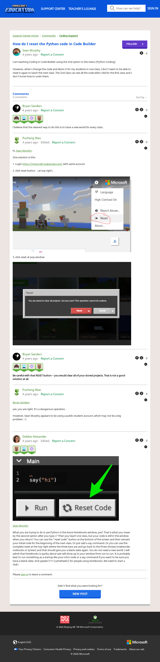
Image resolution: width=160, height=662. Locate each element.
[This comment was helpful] (137, 110)
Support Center (53, 9)
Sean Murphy (31, 50)
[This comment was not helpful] (141, 110)
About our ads (136, 649)
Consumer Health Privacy (57, 649)
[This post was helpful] (141, 53)
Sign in (153, 8)
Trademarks (120, 649)
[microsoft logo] (137, 642)
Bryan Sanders (32, 106)
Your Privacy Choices (30, 649)
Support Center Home (25, 35)
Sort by (140, 97)
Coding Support (68, 35)
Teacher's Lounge (82, 9)
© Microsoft (80, 654)
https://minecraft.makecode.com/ (42, 164)
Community (49, 35)
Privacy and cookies (84, 649)
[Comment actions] (145, 115)
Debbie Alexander (34, 436)
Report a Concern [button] (52, 54)
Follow (131, 44)
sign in (24, 574)
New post (80, 594)
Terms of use (104, 649)
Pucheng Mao (31, 138)
